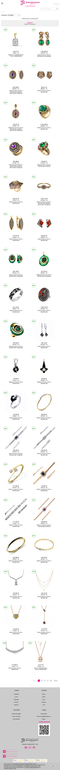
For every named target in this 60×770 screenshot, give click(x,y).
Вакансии (16, 704)
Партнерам (16, 699)
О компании (16, 694)
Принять (54, 766)
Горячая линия (44, 713)
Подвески (44, 702)
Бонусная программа (16, 713)
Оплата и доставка (16, 716)
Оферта (43, 719)
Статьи (16, 696)
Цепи (44, 699)
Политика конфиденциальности (44, 716)
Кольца (43, 694)
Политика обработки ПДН (10, 768)
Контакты (16, 702)
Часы (44, 704)
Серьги (43, 696)
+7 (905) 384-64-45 (30, 6)
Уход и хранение (16, 719)
